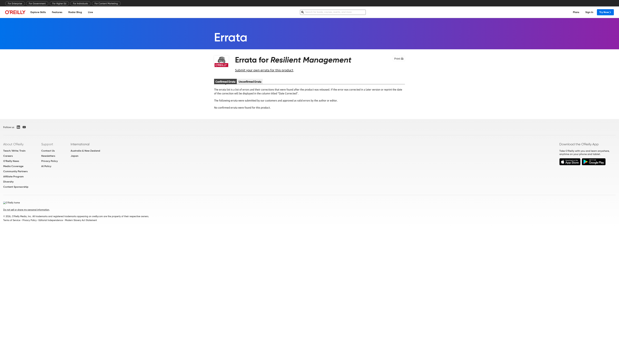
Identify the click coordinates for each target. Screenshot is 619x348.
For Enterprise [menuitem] (15, 3)
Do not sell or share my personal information (26, 209)
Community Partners (15, 171)
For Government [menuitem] (37, 3)
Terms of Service (11, 220)
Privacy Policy (49, 161)
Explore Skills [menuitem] (38, 12)
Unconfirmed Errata (250, 81)
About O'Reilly (13, 144)
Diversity (8, 181)
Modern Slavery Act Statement (81, 220)
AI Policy (46, 166)
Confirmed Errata (225, 81)
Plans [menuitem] (576, 12)
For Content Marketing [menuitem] (106, 3)
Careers (8, 156)
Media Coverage (13, 166)
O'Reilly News (11, 161)
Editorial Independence (51, 220)
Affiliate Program (13, 176)
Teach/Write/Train (14, 150)
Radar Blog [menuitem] (75, 12)
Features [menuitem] (57, 12)
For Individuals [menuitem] (80, 3)
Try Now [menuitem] (604, 12)
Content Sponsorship (15, 186)
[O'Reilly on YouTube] (24, 127)
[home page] (15, 12)
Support (47, 144)
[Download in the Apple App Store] (569, 164)
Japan (74, 156)
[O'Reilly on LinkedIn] (18, 127)
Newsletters (48, 156)
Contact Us (48, 150)
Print (397, 58)
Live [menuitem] (90, 12)
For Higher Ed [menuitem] (59, 3)
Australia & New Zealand (85, 150)
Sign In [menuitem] (589, 12)
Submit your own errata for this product (264, 70)
